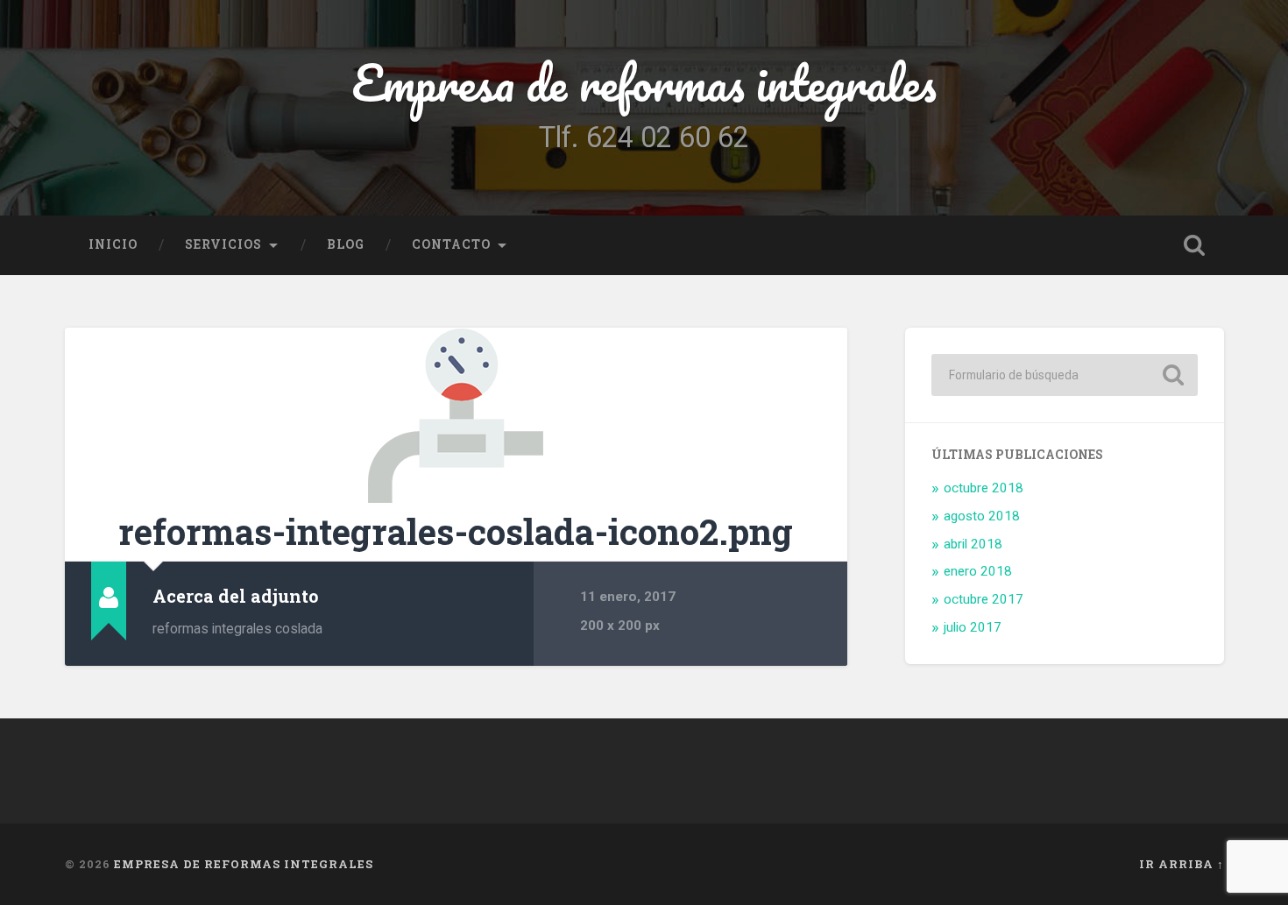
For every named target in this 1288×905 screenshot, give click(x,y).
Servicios (223, 244)
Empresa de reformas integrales (644, 83)
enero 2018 (978, 571)
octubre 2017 (983, 599)
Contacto (451, 244)
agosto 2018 (982, 516)
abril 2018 (973, 544)
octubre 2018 (983, 488)
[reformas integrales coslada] (456, 415)
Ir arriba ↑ (1181, 864)
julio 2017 (972, 627)
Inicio (113, 244)
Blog (345, 244)
